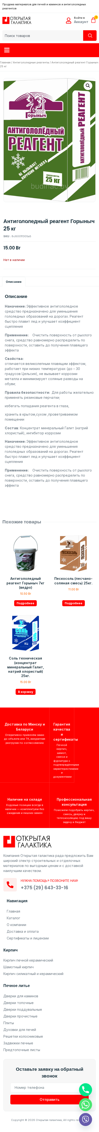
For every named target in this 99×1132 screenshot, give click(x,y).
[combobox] (42, 35)
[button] (7, 50)
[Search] (90, 35)
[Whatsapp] (85, 1104)
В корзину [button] (25, 692)
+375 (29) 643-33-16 (44, 887)
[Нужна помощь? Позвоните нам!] (10, 884)
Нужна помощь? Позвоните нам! (49, 880)
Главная (5, 62)
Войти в (79, 17)
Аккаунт (81, 22)
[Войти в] (69, 21)
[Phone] (85, 1089)
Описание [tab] (14, 282)
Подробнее (25, 603)
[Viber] (85, 1119)
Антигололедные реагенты (31, 62)
